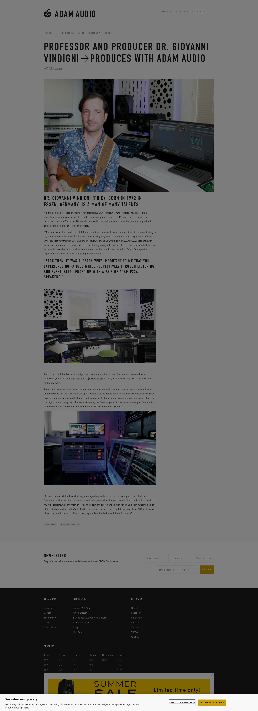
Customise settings (182, 702)
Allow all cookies (212, 702)
